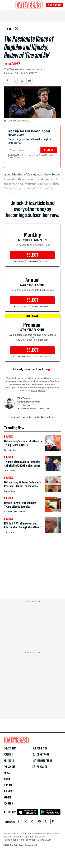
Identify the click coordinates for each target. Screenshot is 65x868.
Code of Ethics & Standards (18, 837)
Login (48, 369)
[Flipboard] (53, 822)
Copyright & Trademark (38, 840)
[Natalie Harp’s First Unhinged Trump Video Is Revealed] (53, 511)
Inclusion (40, 837)
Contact (16, 834)
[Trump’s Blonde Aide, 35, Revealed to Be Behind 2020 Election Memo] (53, 470)
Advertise (39, 834)
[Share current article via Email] (22, 81)
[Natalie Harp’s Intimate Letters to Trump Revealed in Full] (53, 449)
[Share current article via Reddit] (29, 81)
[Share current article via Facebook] (7, 81)
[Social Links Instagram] (32, 822)
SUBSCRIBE (54, 5)
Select (32, 255)
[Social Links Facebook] (18, 822)
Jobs (30, 834)
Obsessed (8, 760)
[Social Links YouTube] (39, 822)
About (6, 834)
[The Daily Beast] (29, 5)
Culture (7, 785)
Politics (8, 754)
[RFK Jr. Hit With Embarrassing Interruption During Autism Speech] (53, 532)
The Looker (9, 766)
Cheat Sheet (9, 748)
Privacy (57, 834)
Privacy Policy (13, 157)
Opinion (7, 797)
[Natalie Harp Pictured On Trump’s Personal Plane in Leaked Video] (53, 490)
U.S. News (8, 791)
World (7, 779)
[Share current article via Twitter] (15, 81)
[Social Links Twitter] (25, 822)
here (53, 416)
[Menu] (8, 5)
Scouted (8, 803)
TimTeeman (25, 405)
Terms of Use (44, 155)
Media (6, 772)
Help (49, 834)
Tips (24, 834)
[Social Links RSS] (46, 822)
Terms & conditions (13, 840)
